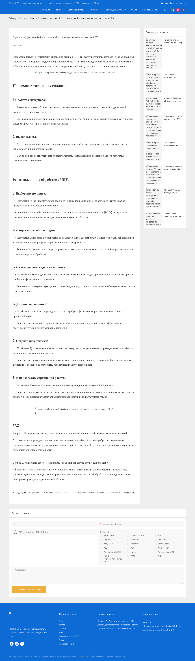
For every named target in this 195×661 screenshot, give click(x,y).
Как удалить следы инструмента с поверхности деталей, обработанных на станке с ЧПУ (174, 191)
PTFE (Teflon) (164, 548)
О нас (61, 640)
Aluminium (109, 535)
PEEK (133, 556)
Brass (160, 535)
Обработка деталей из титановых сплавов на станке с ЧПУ (46, 57)
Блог (32, 18)
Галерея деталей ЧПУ (69, 636)
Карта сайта (84, 656)
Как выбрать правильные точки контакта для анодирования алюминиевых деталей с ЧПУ (172, 144)
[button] (158, 10)
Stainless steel (137, 535)
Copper (107, 539)
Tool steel (135, 543)
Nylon (133, 552)
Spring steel (163, 543)
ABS (105, 548)
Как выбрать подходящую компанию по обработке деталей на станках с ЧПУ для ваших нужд (174, 76)
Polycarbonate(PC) (113, 552)
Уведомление (97, 656)
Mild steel (162, 539)
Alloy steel (108, 543)
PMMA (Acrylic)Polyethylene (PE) (114, 559)
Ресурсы (23, 18)
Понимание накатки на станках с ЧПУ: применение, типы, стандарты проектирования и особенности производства (173, 117)
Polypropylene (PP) (166, 552)
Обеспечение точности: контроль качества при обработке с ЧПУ (172, 215)
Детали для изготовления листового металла (118, 624)
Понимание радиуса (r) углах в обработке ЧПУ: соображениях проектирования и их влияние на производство (173, 167)
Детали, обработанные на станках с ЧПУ (116, 621)
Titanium (135, 539)
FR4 (159, 556)
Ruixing (12, 18)
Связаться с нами (67, 643)
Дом (61, 621)
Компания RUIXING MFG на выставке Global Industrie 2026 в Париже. (174, 99)
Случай (62, 628)
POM (133, 548)
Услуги (62, 624)
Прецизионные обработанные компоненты (117, 628)
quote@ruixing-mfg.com (175, 3)
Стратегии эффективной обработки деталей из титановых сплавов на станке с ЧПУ (76, 18)
